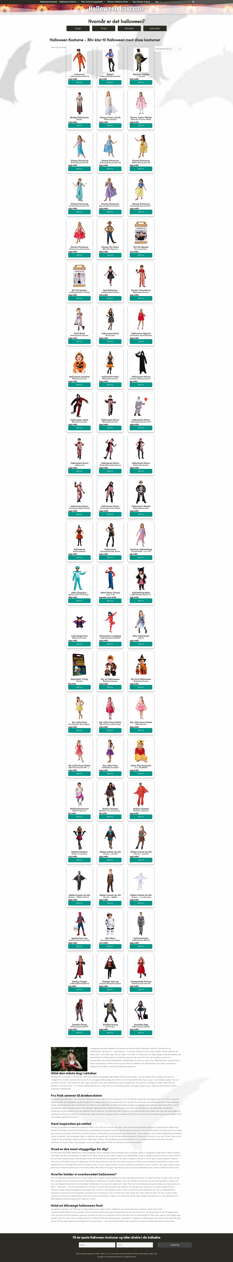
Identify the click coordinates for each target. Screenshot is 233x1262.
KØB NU (79, 82)
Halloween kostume (116, 9)
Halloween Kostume (116, 1257)
